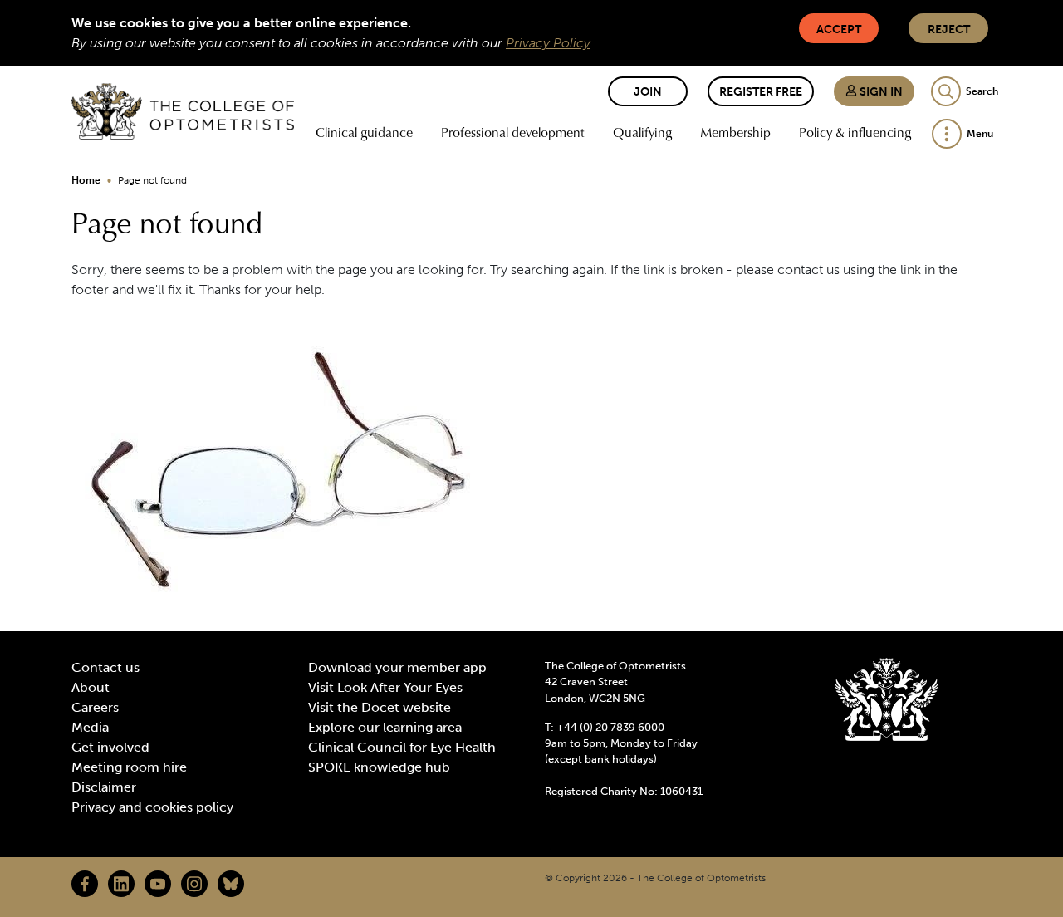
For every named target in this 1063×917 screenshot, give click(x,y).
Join (648, 92)
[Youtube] (158, 883)
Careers (95, 707)
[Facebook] (84, 883)
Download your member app (397, 667)
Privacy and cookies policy (152, 807)
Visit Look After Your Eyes (385, 687)
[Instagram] (194, 883)
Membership (735, 132)
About (90, 687)
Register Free (760, 92)
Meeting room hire (129, 767)
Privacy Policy (548, 43)
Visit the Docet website (379, 707)
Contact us (105, 667)
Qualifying (642, 132)
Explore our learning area (385, 727)
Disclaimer (103, 787)
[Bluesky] (231, 883)
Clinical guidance (364, 132)
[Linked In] (121, 883)
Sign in (880, 92)
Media (90, 727)
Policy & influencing (855, 132)
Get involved (110, 747)
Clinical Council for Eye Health (402, 747)
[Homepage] (182, 111)
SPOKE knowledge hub (379, 767)
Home (85, 180)
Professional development (513, 132)
